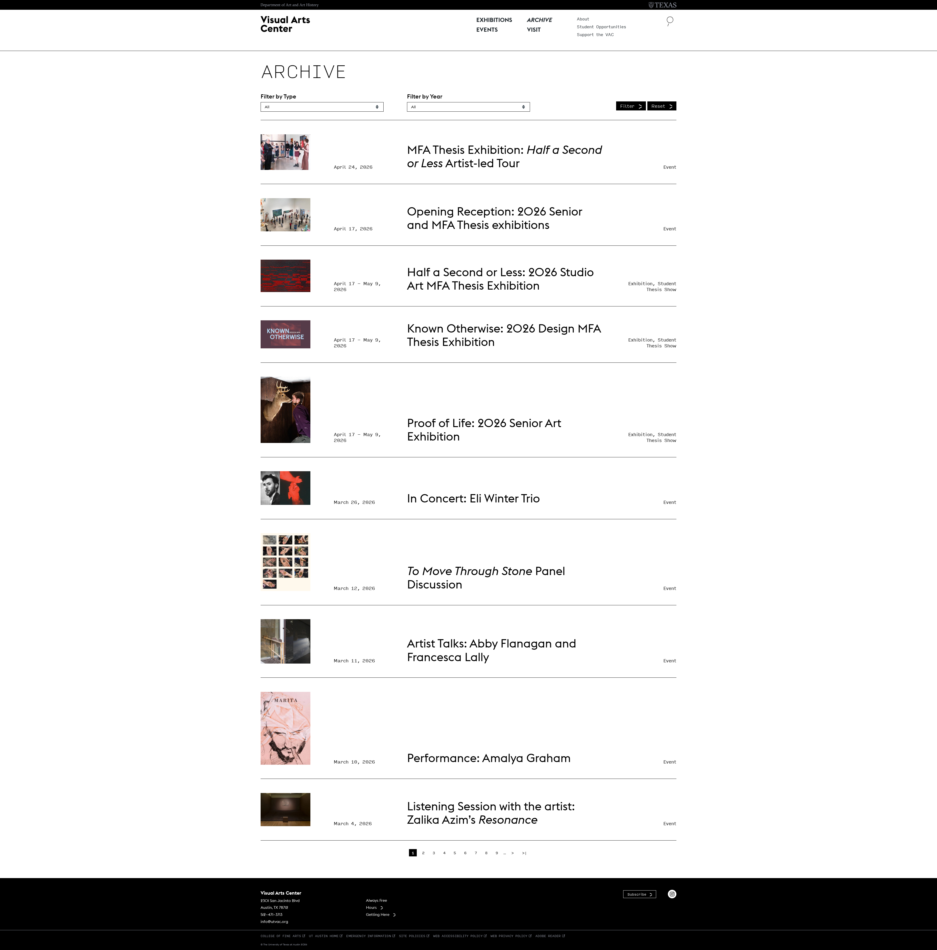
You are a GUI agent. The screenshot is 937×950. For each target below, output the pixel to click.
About (583, 19)
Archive (539, 20)
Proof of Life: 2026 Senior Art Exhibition (484, 429)
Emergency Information (368, 935)
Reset (658, 105)
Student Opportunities (601, 27)
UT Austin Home (323, 935)
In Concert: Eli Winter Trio (473, 498)
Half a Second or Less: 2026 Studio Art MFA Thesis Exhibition (500, 278)
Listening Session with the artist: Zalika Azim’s (491, 813)
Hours (371, 907)
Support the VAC (595, 35)
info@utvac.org (274, 921)
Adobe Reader (548, 935)
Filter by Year (424, 96)
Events (487, 30)
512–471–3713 (271, 914)
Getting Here (377, 914)
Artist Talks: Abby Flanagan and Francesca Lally (491, 650)
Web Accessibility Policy (458, 935)
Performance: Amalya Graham (489, 757)
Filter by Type (278, 96)
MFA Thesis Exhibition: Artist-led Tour (504, 156)
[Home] (285, 23)
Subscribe (636, 894)
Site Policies (412, 935)
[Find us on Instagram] (672, 893)
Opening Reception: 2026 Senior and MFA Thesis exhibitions (494, 218)
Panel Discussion (486, 577)
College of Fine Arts (281, 935)
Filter (627, 105)
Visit (534, 30)
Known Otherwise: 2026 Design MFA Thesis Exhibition (504, 335)
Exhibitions (494, 20)
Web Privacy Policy (509, 935)
